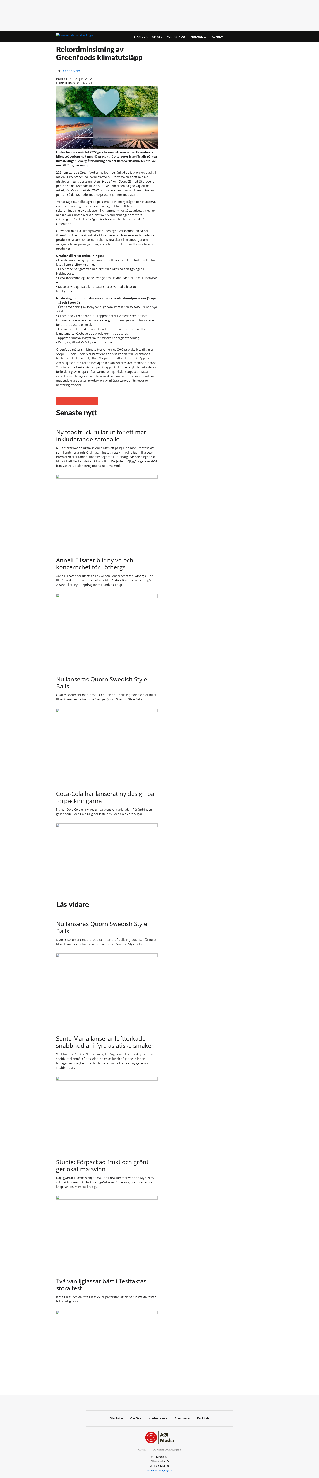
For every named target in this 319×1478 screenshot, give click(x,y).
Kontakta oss (176, 37)
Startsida (140, 37)
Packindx (217, 37)
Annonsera (198, 37)
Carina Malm (72, 71)
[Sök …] (257, 37)
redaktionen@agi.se (159, 1470)
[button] (60, 401)
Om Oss (157, 37)
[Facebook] (159, 1402)
